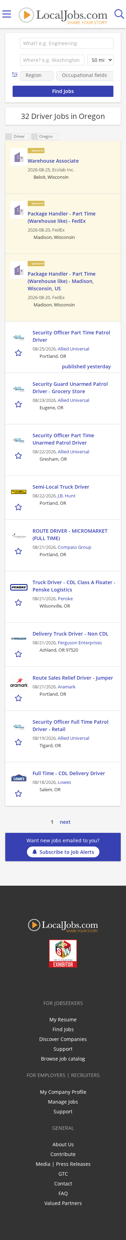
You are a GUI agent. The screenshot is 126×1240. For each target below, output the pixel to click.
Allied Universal (73, 349)
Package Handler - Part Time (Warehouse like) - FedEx (62, 217)
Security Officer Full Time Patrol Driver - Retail (70, 725)
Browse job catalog (63, 1058)
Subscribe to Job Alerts (67, 852)
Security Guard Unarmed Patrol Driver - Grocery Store (70, 388)
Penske (65, 599)
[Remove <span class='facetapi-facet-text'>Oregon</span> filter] (34, 137)
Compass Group (74, 547)
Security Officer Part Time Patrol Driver (71, 336)
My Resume (63, 1019)
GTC (63, 1173)
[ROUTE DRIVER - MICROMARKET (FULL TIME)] (19, 536)
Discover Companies (63, 1039)
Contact (63, 1183)
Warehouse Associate (53, 160)
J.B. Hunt (67, 496)
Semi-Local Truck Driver (61, 486)
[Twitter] (47, 982)
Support (63, 1049)
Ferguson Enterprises (80, 643)
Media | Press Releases (63, 1164)
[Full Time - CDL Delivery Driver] (19, 778)
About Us (63, 1144)
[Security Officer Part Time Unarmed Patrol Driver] (19, 440)
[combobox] (66, 43)
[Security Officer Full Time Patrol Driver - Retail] (19, 727)
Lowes (64, 782)
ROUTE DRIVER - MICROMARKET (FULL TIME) (70, 534)
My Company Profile (63, 1092)
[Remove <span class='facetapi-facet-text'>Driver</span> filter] (9, 137)
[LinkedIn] (59, 982)
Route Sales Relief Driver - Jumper (73, 677)
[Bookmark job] (19, 353)
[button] (16, 74)
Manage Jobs (63, 1101)
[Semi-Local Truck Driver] (19, 492)
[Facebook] (35, 982)
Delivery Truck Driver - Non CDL (70, 633)
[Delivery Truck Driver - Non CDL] (19, 638)
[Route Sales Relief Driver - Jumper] (19, 683)
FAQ (63, 1193)
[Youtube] (70, 982)
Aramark (67, 687)
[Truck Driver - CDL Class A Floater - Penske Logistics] (19, 587)
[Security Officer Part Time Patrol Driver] (19, 337)
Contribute (63, 1154)
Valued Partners (63, 1203)
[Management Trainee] (19, 157)
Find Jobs (63, 1029)
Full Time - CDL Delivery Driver (69, 773)
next (65, 822)
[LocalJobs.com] (63, 14)
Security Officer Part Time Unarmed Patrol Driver (63, 439)
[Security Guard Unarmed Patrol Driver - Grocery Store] (19, 389)
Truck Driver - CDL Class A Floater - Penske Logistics (74, 586)
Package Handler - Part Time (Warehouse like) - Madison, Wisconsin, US (62, 281)
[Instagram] (82, 982)
